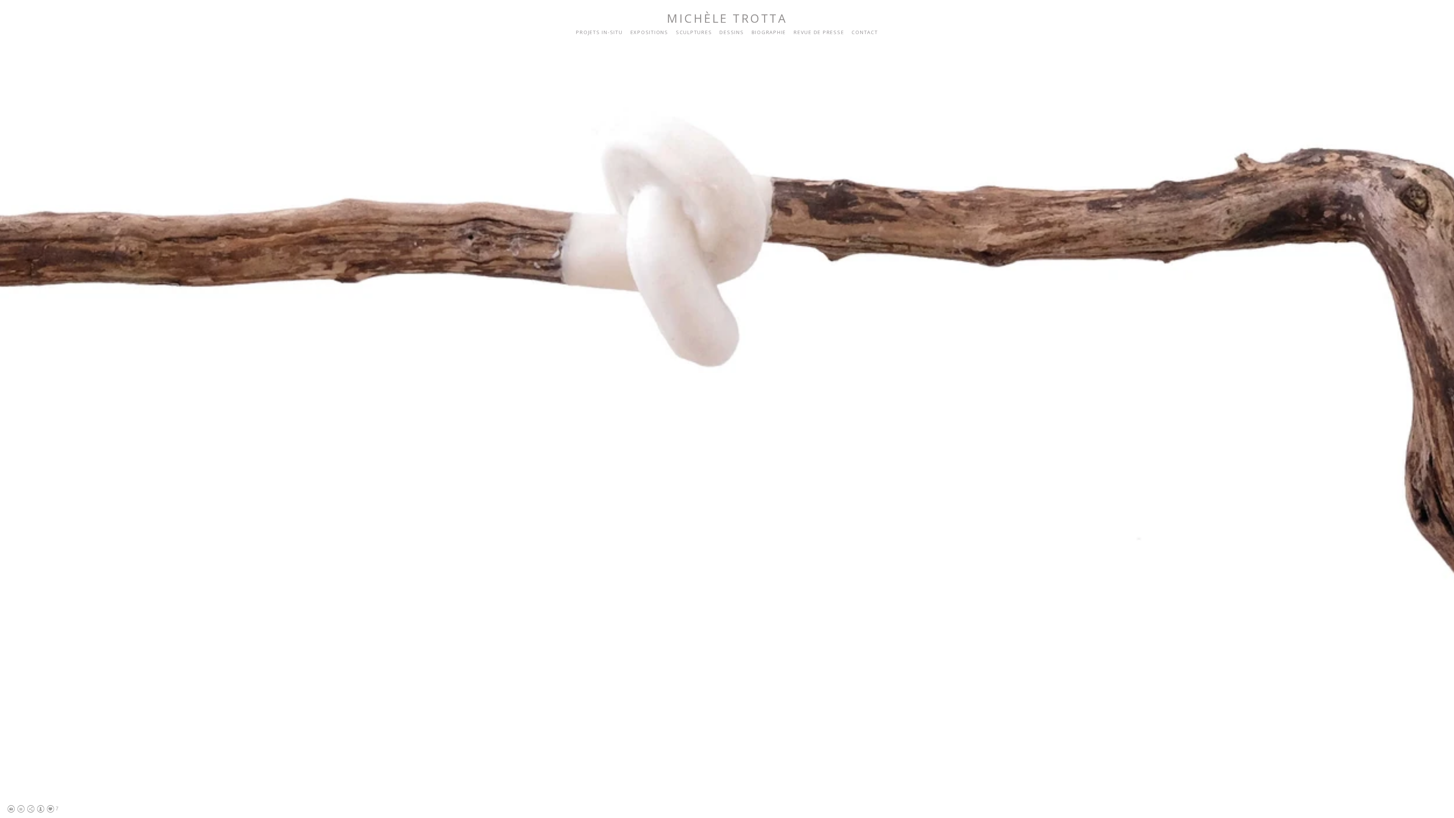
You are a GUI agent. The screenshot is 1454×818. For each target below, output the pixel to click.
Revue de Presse (819, 32)
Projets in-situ (599, 32)
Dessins (731, 32)
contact (865, 32)
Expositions (649, 32)
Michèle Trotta (727, 18)
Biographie (769, 32)
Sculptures (694, 32)
